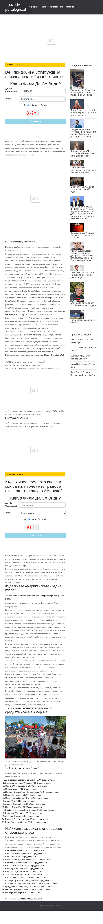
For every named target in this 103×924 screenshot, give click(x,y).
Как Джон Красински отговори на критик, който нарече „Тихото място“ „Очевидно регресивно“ (83, 133)
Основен (33, 6)
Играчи (43, 6)
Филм (34, 105)
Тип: (26, 105)
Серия (44, 105)
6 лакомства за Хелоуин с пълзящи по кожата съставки (83, 235)
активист (70, 6)
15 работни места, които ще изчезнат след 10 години (82, 189)
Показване (35, 121)
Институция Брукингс (48, 620)
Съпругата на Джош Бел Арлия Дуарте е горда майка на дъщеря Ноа (82, 92)
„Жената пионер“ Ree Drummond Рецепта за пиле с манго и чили (82, 153)
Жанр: (8, 98)
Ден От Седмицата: (11, 90)
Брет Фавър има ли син (16, 417)
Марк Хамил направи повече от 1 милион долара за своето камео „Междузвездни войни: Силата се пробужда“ (82, 255)
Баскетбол (53, 6)
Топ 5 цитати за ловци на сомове (82, 321)
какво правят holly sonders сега (20, 241)
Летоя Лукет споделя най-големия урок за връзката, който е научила (83, 112)
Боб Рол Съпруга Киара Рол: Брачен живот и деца (83, 304)
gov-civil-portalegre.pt (51, 905)
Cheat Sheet (24, 898)
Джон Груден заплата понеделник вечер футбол (82, 374)
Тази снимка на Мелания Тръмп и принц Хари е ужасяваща (82, 275)
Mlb (62, 6)
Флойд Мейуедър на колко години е (22, 768)
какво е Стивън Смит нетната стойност (80, 357)
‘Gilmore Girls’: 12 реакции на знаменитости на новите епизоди (83, 170)
